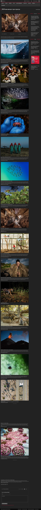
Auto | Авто (32, 48)
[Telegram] (24, 489)
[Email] (23, 489)
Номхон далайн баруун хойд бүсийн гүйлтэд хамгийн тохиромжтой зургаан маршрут (35, 33)
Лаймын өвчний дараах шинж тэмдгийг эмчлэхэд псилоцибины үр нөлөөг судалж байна (35, 67)
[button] (31, 1)
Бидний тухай (19, 509)
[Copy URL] (26, 489)
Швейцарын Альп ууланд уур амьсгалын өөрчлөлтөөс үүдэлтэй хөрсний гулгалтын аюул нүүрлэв (35, 22)
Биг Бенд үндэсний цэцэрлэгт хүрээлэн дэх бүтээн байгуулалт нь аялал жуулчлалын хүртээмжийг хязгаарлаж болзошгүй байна (35, 28)
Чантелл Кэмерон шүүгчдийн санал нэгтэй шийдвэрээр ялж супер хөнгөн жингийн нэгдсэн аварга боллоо (35, 51)
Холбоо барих (37, 509)
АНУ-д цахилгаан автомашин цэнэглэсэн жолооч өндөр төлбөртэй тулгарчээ (35, 47)
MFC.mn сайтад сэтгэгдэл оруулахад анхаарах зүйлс (8, 505)
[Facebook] (19, 489)
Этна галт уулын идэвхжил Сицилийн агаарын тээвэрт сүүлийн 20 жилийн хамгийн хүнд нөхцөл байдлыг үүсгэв (35, 17)
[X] (21, 489)
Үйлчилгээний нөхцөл (24, 509)
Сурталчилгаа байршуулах (31, 509)
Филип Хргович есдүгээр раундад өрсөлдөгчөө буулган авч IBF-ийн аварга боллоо (35, 42)
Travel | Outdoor (38, 9)
